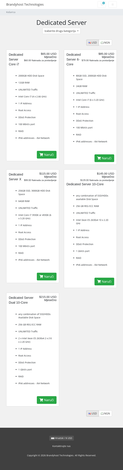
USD (94, 42)
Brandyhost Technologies (25, 4)
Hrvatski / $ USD (63, 438)
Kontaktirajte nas (61, 446)
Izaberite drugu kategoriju (61, 31)
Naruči (48, 154)
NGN (106, 42)
